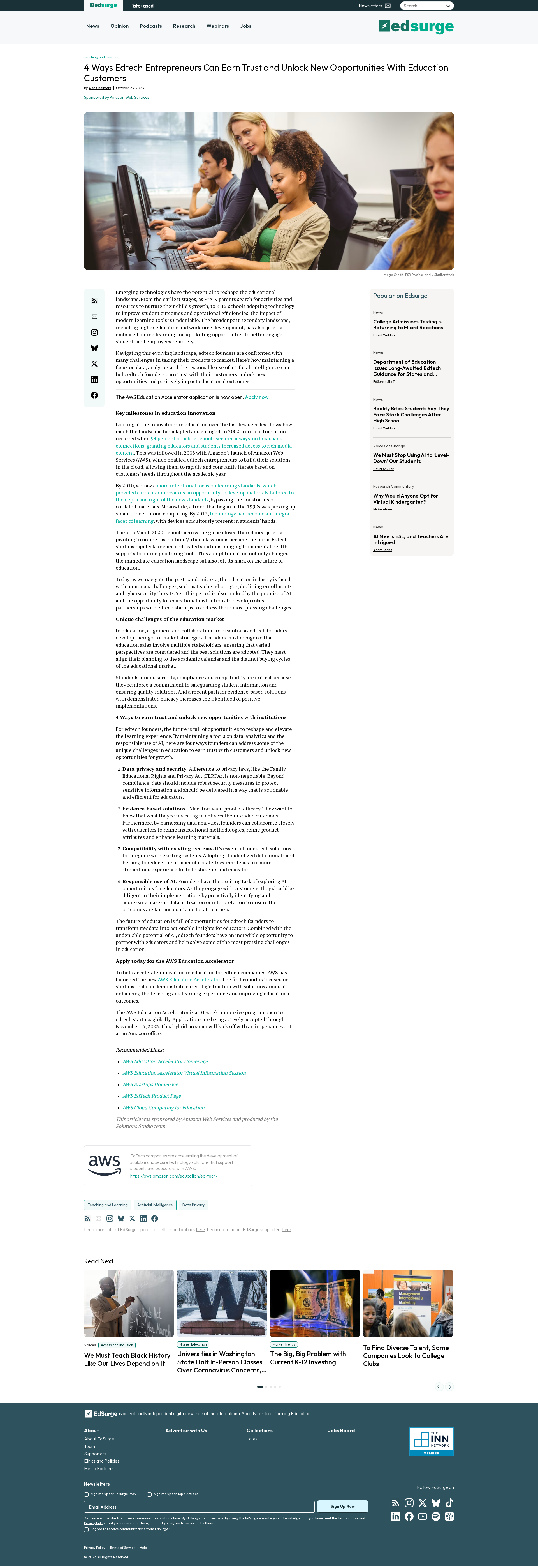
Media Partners (99, 1468)
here (200, 1229)
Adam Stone (382, 550)
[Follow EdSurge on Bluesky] (436, 1502)
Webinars (218, 26)
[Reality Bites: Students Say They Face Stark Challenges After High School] (412, 415)
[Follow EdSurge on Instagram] (409, 1502)
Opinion (119, 26)
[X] (132, 1218)
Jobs (245, 26)
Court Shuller (383, 469)
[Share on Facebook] (94, 395)
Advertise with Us (186, 1430)
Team (89, 1446)
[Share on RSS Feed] (94, 301)
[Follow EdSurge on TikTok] (449, 1502)
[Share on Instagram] (94, 332)
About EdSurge (99, 1438)
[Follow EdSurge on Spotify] (436, 1516)
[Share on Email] (94, 316)
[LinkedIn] (143, 1218)
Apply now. (257, 397)
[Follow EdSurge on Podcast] (449, 1516)
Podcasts (151, 26)
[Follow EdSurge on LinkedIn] (395, 1516)
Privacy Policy (94, 1523)
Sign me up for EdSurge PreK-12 (115, 1494)
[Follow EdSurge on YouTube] (422, 1516)
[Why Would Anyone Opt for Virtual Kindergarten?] (412, 499)
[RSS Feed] (87, 1218)
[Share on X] (94, 363)
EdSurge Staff (384, 381)
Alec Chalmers (100, 88)
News (92, 26)
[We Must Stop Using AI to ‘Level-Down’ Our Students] (412, 459)
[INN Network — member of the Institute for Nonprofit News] (431, 1442)
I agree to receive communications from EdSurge (130, 1529)
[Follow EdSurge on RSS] (395, 1502)
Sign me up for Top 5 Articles (176, 1494)
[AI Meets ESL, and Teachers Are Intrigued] (412, 536)
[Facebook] (154, 1218)
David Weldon (384, 335)
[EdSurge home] (103, 5)
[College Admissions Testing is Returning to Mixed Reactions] (412, 325)
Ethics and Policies (101, 1461)
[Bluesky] (121, 1218)
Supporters (95, 1453)
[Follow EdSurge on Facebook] (409, 1516)
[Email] (98, 1218)
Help (143, 1548)
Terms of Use (348, 1518)
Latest (253, 1438)
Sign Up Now (343, 1506)
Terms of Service (122, 1548)
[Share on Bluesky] (94, 348)
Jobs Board (341, 1430)
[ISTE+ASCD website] (142, 5)
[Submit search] (448, 5)
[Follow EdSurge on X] (422, 1502)
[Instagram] (109, 1218)
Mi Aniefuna (382, 509)
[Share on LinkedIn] (94, 379)
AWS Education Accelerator (189, 979)
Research (184, 26)
